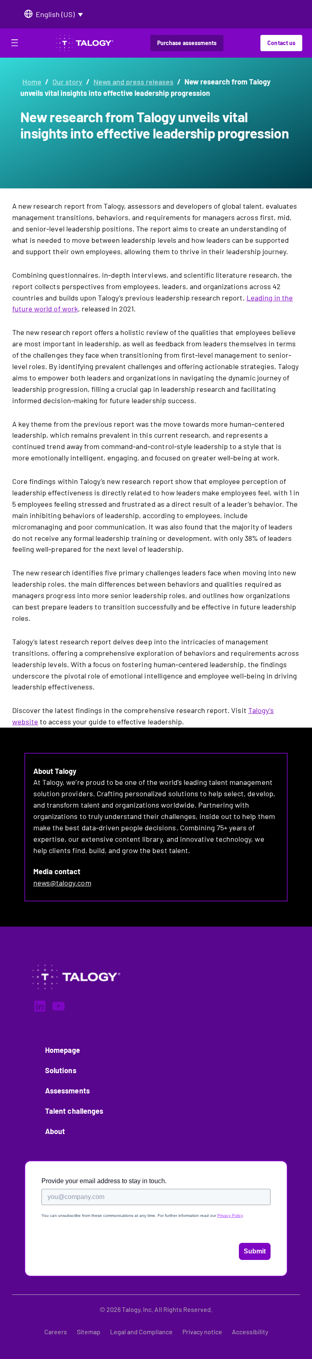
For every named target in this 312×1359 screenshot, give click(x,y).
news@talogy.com (62, 882)
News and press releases (133, 81)
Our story (67, 81)
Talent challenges (74, 1110)
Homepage (62, 1050)
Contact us (281, 42)
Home (31, 81)
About (55, 1131)
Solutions (60, 1070)
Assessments (67, 1090)
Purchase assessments (187, 42)
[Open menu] (15, 44)
